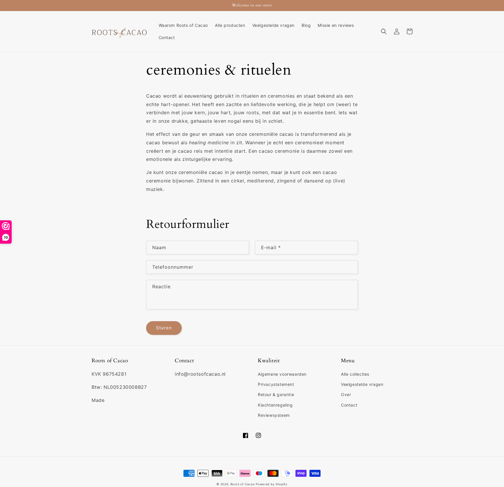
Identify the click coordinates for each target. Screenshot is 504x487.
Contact (349, 404)
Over (346, 394)
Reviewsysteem (274, 415)
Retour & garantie (276, 394)
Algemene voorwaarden (282, 374)
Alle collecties (355, 374)
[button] (383, 31)
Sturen (164, 327)
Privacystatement (276, 384)
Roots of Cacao (242, 484)
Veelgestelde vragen (362, 384)
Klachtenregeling (275, 404)
